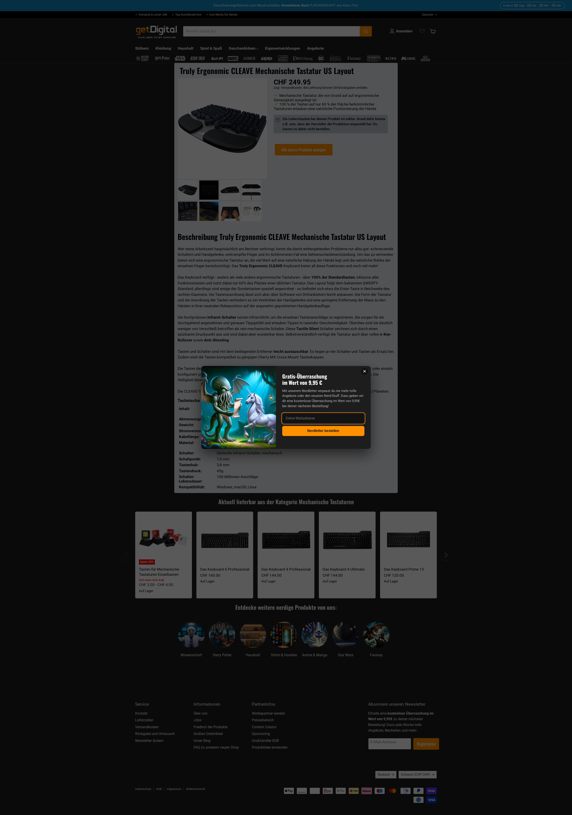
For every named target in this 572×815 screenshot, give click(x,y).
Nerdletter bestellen (323, 431)
